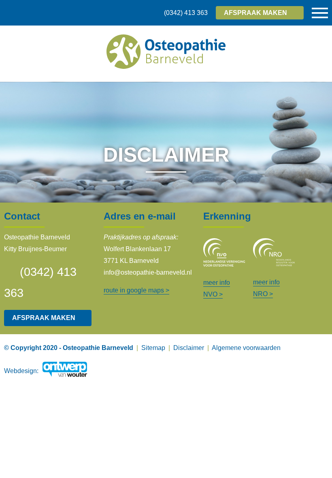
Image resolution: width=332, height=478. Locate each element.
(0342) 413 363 (186, 12)
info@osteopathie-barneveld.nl (148, 272)
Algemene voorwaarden (246, 347)
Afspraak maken (43, 317)
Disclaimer (188, 347)
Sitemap (153, 347)
